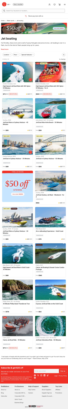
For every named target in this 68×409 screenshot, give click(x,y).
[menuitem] (49, 4)
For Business (19, 386)
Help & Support (33, 386)
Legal (55, 376)
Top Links (58, 386)
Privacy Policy (18, 378)
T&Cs (10, 378)
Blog (2, 393)
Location (6, 54)
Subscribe (4, 396)
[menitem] (54, 4)
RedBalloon (5, 386)
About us (3, 389)
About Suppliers (46, 389)
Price (15, 54)
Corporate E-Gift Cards (21, 396)
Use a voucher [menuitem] (18, 5)
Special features (27, 54)
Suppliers (45, 386)
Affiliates (57, 389)
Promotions (58, 393)
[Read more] (26, 16)
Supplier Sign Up (47, 393)
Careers (30, 393)
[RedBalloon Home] (4, 4)
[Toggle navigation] (65, 4)
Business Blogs (19, 402)
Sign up (62, 371)
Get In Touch (18, 399)
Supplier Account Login (48, 396)
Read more (4, 49)
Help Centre (31, 389)
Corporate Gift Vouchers (22, 393)
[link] (17, 186)
